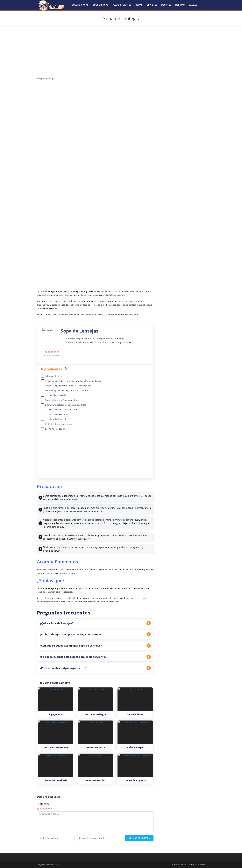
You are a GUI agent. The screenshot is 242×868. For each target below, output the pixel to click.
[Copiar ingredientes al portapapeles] (65, 368)
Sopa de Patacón (95, 780)
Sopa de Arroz (135, 714)
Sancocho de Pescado (55, 747)
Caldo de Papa (135, 747)
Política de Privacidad (197, 865)
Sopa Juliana (55, 714)
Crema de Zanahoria (55, 780)
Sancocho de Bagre (95, 714)
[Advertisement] (95, 55)
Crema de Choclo (95, 747)
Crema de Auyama (135, 780)
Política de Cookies (179, 865)
